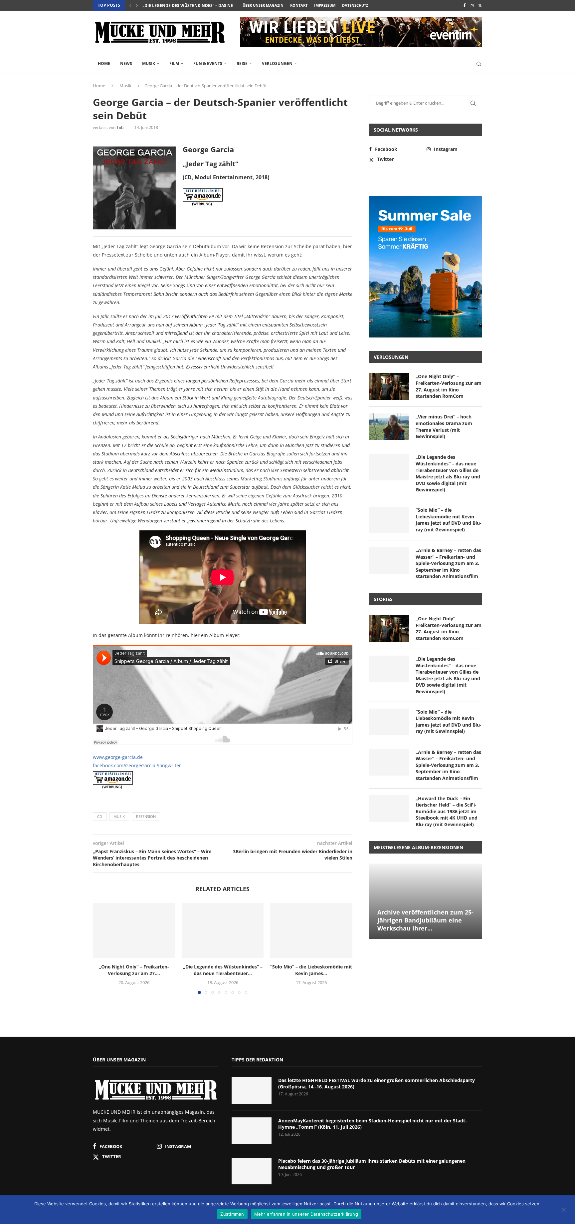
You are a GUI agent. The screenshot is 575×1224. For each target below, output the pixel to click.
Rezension (146, 816)
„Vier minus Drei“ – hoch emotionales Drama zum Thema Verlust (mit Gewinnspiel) (444, 426)
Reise (242, 63)
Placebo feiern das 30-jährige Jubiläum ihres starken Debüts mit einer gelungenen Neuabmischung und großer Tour (372, 1164)
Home (104, 63)
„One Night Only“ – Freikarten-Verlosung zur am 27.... (134, 969)
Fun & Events (207, 63)
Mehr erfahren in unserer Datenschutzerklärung (306, 1214)
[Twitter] (480, 5)
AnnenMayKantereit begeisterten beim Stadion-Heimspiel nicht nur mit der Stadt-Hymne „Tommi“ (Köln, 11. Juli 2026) (372, 1123)
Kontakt (298, 5)
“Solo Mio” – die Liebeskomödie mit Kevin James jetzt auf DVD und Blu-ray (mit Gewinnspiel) (448, 520)
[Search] (479, 64)
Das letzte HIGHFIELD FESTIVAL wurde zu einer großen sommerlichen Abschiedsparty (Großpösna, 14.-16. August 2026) (376, 1083)
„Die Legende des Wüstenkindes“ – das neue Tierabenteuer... (208, 5)
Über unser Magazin (263, 5)
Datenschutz (355, 5)
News (126, 63)
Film (174, 63)
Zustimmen (232, 1214)
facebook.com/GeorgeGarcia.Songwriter (137, 765)
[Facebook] (464, 5)
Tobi (120, 127)
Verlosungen (277, 63)
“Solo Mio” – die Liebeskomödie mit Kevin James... (311, 969)
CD (99, 816)
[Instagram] (472, 5)
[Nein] (563, 1210)
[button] (130, 5)
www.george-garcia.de (118, 757)
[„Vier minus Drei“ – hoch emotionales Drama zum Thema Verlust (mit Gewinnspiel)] (389, 426)
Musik (148, 63)
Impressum (324, 5)
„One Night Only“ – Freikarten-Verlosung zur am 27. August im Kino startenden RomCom (448, 386)
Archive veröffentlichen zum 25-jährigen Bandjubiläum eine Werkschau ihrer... (425, 920)
